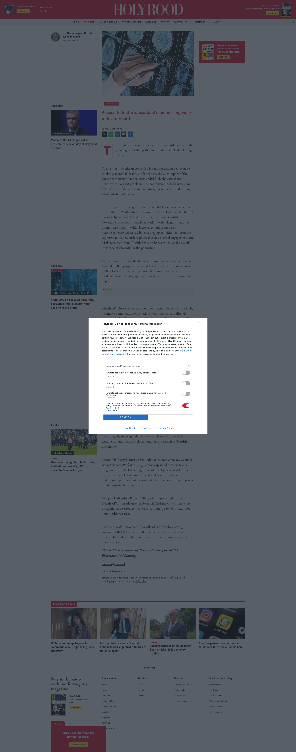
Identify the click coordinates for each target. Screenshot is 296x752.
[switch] (186, 373)
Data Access (148, 428)
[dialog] (148, 376)
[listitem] (148, 365)
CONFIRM (126, 417)
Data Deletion (130, 428)
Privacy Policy (165, 428)
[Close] (201, 324)
